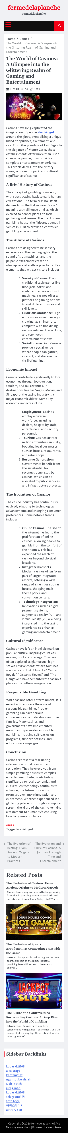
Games (10, 825)
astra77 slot (14, 1110)
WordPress (54, 1127)
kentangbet (14, 1075)
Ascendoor (23, 1127)
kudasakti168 (15, 1067)
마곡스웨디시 (15, 1106)
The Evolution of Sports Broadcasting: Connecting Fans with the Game (33, 949)
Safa (37, 89)
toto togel (13, 1101)
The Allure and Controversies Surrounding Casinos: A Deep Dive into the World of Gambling (31, 1017)
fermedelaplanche (34, 7)
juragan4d (13, 1088)
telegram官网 (15, 1097)
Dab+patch (14, 1084)
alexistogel (25, 829)
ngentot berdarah (18, 1080)
